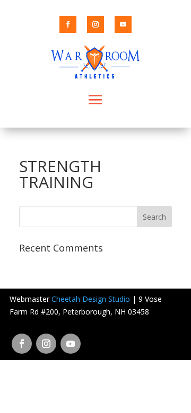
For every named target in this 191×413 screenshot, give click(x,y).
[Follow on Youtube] (123, 24)
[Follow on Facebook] (67, 24)
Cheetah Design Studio (90, 299)
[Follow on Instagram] (95, 24)
